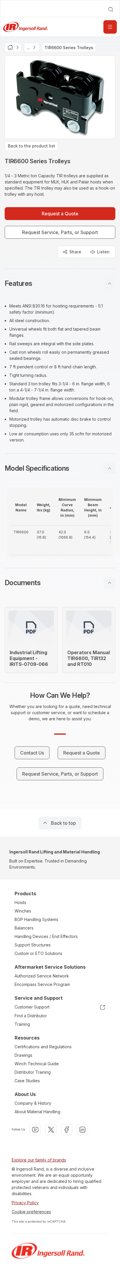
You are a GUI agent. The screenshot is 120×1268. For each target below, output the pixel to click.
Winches (23, 910)
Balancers (24, 927)
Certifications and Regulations (43, 1046)
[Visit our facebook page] (66, 1129)
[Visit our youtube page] (35, 1129)
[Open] (110, 27)
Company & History (33, 1103)
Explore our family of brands (39, 1159)
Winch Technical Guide (37, 1063)
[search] (110, 9)
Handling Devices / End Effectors (46, 936)
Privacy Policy (25, 1202)
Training (22, 1024)
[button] (60, 283)
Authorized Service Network (42, 975)
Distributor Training (33, 1072)
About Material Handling (37, 1111)
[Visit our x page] (51, 1129)
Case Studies (27, 1080)
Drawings (23, 1055)
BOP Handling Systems (36, 919)
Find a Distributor (31, 1015)
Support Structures (33, 944)
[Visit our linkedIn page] (82, 1129)
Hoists (20, 902)
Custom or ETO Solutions (38, 953)
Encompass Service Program (42, 984)
